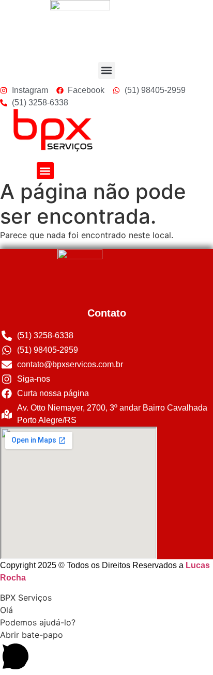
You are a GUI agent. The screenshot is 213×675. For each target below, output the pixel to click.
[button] (106, 70)
